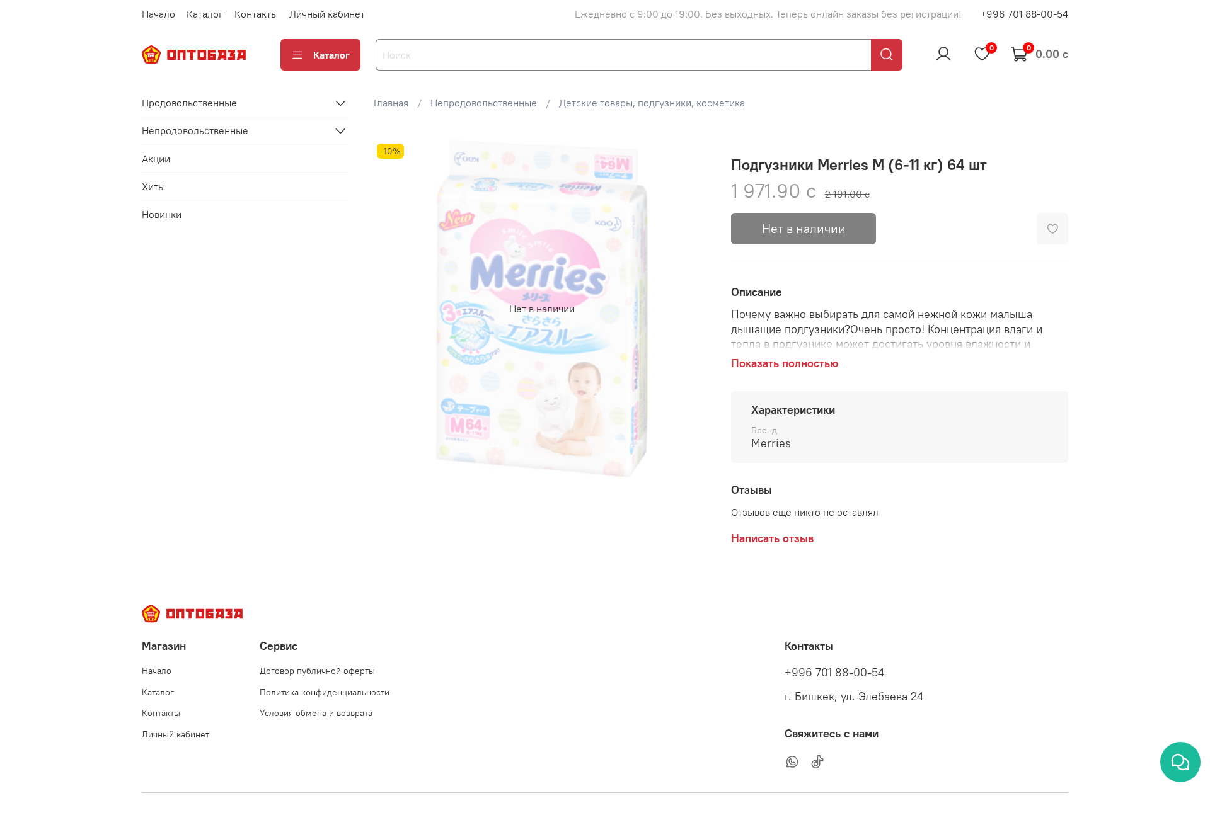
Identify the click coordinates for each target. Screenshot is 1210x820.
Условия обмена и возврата (316, 713)
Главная (391, 102)
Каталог (205, 14)
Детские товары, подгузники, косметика (652, 102)
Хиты (153, 185)
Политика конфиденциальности (324, 692)
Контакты (256, 14)
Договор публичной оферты (317, 670)
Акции (156, 158)
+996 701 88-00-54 (1024, 14)
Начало (158, 14)
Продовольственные (189, 102)
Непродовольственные (483, 102)
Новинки (162, 214)
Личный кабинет (327, 14)
